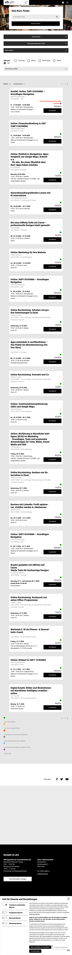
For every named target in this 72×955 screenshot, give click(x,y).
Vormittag (21, 60)
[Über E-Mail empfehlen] (67, 779)
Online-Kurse (49, 37)
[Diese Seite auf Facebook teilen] (57, 779)
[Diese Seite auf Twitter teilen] (61, 779)
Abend (59, 60)
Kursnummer (18, 84)
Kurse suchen (35, 23)
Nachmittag (46, 60)
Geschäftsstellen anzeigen (17, 879)
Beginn (6, 84)
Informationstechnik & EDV (46, 43)
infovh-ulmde (42, 874)
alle (8, 63)
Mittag (33, 60)
